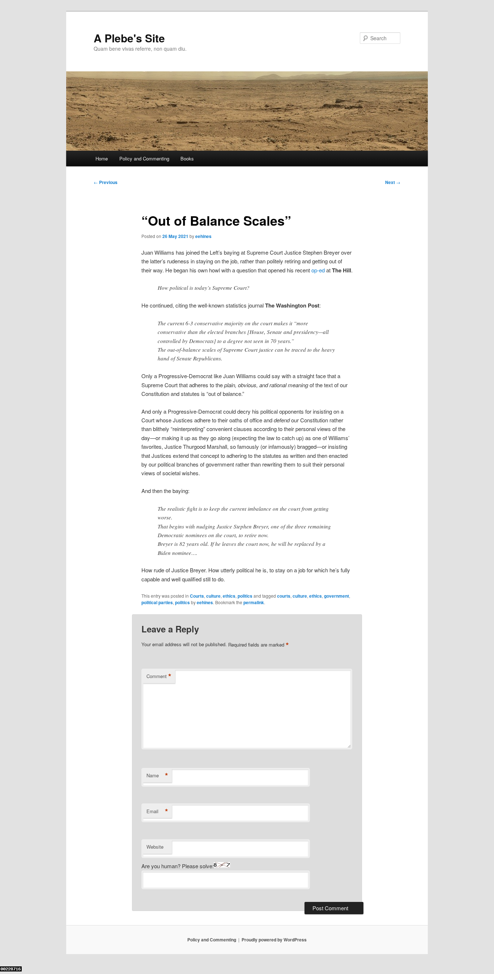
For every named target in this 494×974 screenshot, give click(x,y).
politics (245, 596)
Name (157, 775)
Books (187, 158)
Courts (197, 596)
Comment (158, 676)
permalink (253, 602)
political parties (157, 602)
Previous (106, 182)
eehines (203, 236)
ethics (229, 596)
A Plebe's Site (129, 38)
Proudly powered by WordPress (274, 939)
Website (154, 846)
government (336, 596)
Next (392, 182)
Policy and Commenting (144, 158)
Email (157, 811)
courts (283, 596)
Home (101, 158)
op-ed (318, 270)
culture (213, 596)
